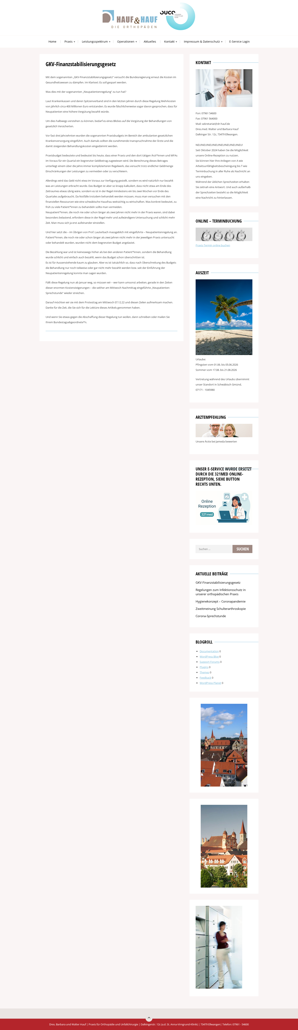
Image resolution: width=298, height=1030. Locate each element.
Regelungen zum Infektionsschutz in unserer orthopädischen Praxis (221, 592)
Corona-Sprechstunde (211, 616)
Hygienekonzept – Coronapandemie (220, 601)
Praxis (68, 41)
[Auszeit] (224, 354)
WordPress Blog (209, 656)
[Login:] (224, 240)
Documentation (209, 651)
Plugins (204, 667)
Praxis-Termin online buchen (213, 245)
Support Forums (210, 662)
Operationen (125, 41)
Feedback (205, 677)
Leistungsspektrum (95, 41)
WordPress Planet (210, 683)
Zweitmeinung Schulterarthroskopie (221, 609)
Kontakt (169, 41)
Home (52, 41)
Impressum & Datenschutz (202, 41)
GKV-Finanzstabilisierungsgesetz (218, 582)
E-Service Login (239, 41)
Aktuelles (150, 41)
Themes (204, 672)
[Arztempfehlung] (224, 436)
